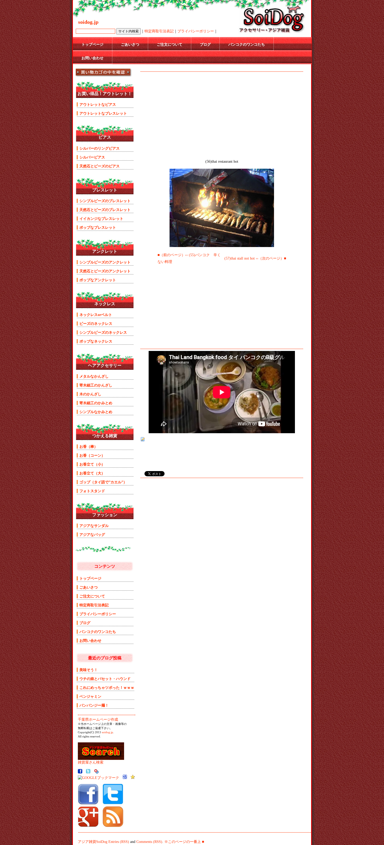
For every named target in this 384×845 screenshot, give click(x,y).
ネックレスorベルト (95, 315)
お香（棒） (88, 446)
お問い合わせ (92, 58)
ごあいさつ (130, 44)
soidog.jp (107, 732)
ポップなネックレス (95, 341)
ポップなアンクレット (97, 280)
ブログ (205, 44)
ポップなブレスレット (97, 227)
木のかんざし (90, 394)
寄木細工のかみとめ (95, 403)
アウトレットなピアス (97, 104)
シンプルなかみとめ (95, 412)
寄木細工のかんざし (95, 385)
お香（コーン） (92, 455)
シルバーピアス (92, 157)
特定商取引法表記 (159, 31)
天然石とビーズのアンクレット (105, 271)
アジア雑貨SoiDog (92, 842)
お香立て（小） (92, 464)
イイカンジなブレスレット (101, 218)
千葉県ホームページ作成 (98, 719)
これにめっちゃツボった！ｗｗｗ (106, 687)
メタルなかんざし (94, 376)
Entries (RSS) (118, 842)
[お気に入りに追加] (133, 778)
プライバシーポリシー (195, 31)
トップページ (92, 44)
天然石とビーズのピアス (99, 166)
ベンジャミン (90, 696)
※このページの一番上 (182, 842)
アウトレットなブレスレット (103, 113)
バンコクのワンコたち (246, 44)
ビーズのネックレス (95, 323)
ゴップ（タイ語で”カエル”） (103, 482)
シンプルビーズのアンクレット (105, 262)
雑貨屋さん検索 (90, 762)
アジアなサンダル (94, 526)
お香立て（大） (92, 473)
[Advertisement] (222, 76)
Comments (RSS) (149, 842)
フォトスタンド (92, 491)
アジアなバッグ (92, 534)
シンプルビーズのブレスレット (105, 201)
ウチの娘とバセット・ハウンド (105, 679)
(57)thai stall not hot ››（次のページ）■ (255, 258)
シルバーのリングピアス (99, 148)
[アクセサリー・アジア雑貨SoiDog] (88, 803)
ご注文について (169, 44)
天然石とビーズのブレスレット (105, 210)
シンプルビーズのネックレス (103, 332)
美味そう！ (88, 670)
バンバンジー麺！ (94, 705)
